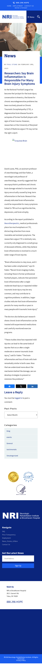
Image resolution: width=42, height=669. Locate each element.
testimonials (12, 449)
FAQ (3, 531)
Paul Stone (12, 64)
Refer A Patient (21, 8)
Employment (18, 6)
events (9, 437)
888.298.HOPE (22, 3)
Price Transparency (9, 535)
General (10, 443)
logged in (18, 398)
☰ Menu (30, 17)
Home (9, 6)
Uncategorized (12, 455)
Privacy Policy (21, 660)
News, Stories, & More (10, 541)
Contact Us (29, 6)
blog (8, 431)
